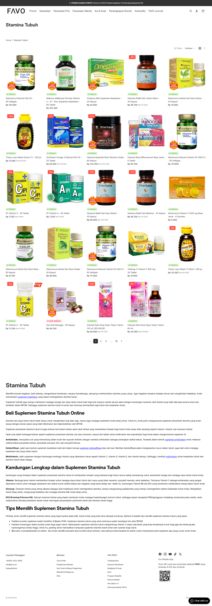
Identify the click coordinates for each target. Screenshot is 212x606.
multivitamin (171, 456)
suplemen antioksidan (175, 439)
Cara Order (61, 561)
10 (116, 341)
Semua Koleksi (113, 580)
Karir (109, 572)
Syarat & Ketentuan (115, 564)
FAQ (58, 576)
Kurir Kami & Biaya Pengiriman (69, 568)
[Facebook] (160, 554)
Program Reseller (114, 576)
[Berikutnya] (121, 341)
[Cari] (190, 11)
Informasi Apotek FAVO (117, 587)
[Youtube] (170, 554)
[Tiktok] (175, 554)
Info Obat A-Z (113, 583)
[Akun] (197, 11)
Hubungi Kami (11, 568)
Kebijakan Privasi (114, 568)
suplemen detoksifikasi (90, 448)
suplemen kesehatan (27, 397)
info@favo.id (11, 564)
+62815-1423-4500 (14, 561)
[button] (190, 48)
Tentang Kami (113, 561)
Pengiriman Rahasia (65, 564)
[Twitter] (180, 554)
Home (8, 40)
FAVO (14, 598)
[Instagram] (165, 554)
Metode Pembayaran (65, 572)
